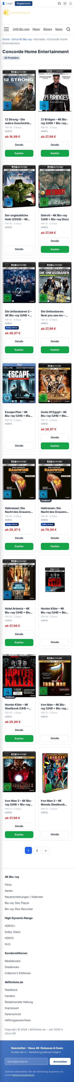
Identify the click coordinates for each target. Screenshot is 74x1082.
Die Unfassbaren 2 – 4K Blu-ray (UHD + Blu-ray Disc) (18, 313)
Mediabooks (13, 961)
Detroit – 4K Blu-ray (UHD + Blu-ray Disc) (55, 217)
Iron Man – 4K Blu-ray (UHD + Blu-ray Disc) (53, 706)
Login (7, 3)
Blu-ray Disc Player (17, 903)
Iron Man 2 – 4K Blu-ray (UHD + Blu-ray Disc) (18, 802)
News (58, 29)
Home (6, 39)
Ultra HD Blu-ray (22, 39)
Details (19, 144)
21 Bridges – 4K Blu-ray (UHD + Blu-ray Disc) (54, 121)
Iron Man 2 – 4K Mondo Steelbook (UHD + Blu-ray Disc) (55, 802)
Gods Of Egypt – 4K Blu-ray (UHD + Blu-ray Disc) (54, 414)
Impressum (12, 1008)
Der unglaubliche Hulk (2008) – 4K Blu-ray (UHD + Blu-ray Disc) (18, 217)
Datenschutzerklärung (23, 1075)
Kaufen (19, 153)
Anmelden (60, 1061)
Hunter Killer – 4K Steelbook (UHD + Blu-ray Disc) (17, 706)
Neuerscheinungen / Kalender (24, 896)
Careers (10, 995)
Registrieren (23, 3)
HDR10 (9, 938)
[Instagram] (65, 3)
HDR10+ (10, 925)
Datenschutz (13, 1014)
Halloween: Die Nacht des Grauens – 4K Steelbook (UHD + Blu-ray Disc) (55, 510)
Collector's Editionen (18, 973)
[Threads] (70, 3)
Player (36, 29)
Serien (9, 890)
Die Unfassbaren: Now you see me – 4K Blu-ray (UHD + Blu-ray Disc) (55, 313)
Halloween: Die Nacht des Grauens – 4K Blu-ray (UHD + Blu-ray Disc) (19, 510)
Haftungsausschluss (18, 1020)
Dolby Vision (13, 932)
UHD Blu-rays (21, 29)
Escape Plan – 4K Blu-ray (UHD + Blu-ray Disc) (18, 414)
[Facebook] (59, 3)
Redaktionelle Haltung (19, 1002)
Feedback (11, 989)
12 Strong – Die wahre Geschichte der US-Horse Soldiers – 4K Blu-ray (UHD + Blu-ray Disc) (19, 121)
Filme (8, 884)
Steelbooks (12, 967)
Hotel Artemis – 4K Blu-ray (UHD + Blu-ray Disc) (18, 610)
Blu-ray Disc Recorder (19, 909)
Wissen (47, 29)
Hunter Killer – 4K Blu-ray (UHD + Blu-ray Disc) (54, 610)
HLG (7, 944)
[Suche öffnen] (68, 29)
